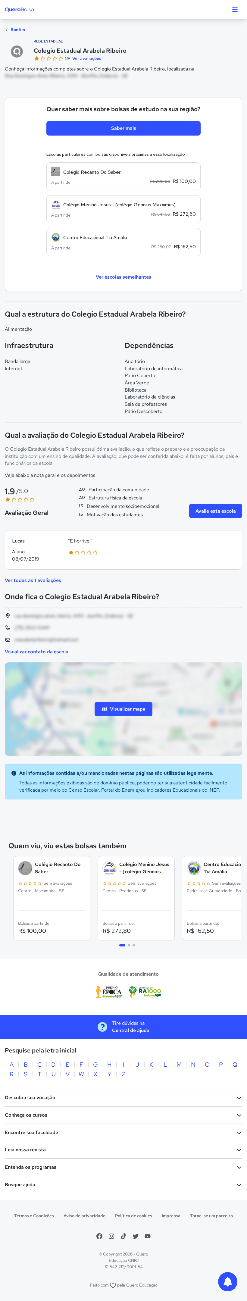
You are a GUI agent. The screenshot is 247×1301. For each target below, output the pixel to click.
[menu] (235, 9)
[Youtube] (147, 1236)
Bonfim (17, 29)
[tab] (122, 945)
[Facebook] (99, 1236)
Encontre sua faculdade (31, 1132)
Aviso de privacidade (84, 1215)
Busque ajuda (20, 1184)
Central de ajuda (130, 1030)
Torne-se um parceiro (211, 1215)
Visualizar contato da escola (36, 652)
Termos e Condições (34, 1215)
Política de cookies (133, 1215)
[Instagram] (111, 1236)
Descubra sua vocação (30, 1097)
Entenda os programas (30, 1167)
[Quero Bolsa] (31, 9)
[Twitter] (135, 1236)
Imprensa (171, 1215)
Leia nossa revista (25, 1149)
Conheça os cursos (26, 1115)
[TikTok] (123, 1236)
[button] (123, 550)
